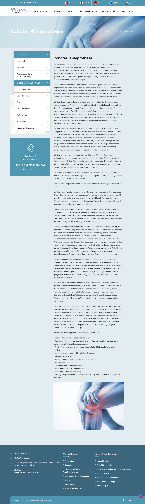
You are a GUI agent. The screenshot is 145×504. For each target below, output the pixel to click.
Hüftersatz (21, 121)
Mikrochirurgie (23, 95)
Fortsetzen (69, 465)
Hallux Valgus (102, 485)
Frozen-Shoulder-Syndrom (108, 477)
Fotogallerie (70, 484)
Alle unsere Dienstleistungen (77, 476)
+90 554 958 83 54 (32, 3)
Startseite (109, 31)
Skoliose (20, 102)
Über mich (69, 461)
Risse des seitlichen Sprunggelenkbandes (114, 469)
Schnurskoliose (103, 473)
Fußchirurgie (22, 115)
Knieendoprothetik (24, 89)
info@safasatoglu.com (30, 169)
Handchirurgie (103, 461)
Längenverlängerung (25, 127)
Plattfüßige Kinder (104, 465)
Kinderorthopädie (24, 108)
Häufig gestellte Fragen (74, 488)
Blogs (67, 480)
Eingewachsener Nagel (106, 481)
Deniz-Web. (48, 500)
